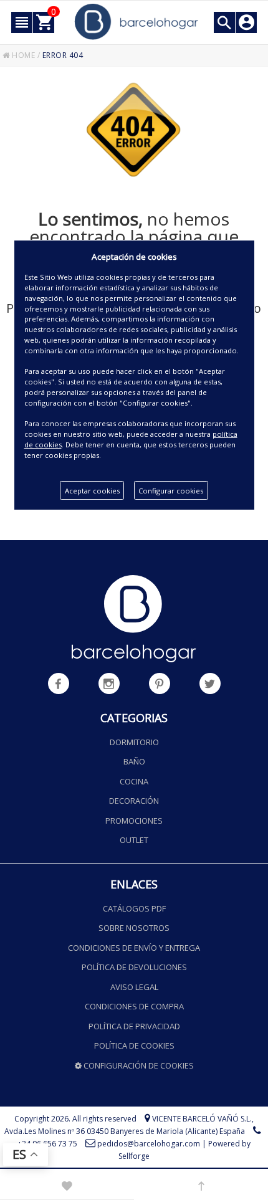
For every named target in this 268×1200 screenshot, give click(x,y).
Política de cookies (134, 1045)
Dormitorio (134, 742)
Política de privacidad (134, 1026)
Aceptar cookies (92, 490)
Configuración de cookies (138, 1065)
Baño (134, 761)
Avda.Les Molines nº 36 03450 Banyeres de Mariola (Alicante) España (124, 1131)
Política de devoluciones (134, 967)
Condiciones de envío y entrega (134, 947)
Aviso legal (134, 987)
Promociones (134, 820)
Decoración (134, 800)
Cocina (134, 781)
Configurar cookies (170, 490)
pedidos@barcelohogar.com (148, 1143)
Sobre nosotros (134, 927)
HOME (22, 55)
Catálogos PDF (134, 908)
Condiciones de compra (134, 1006)
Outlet (134, 839)
